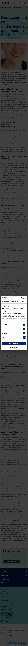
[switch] (24, 329)
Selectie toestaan (14, 347)
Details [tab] (14, 301)
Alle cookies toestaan (14, 343)
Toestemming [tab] (5, 301)
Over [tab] (23, 301)
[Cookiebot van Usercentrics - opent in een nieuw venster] (20, 298)
